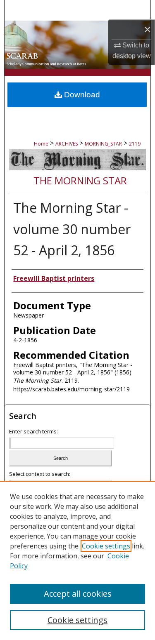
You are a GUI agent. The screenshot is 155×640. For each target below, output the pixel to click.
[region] (77, 560)
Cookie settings (106, 546)
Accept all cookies (78, 593)
